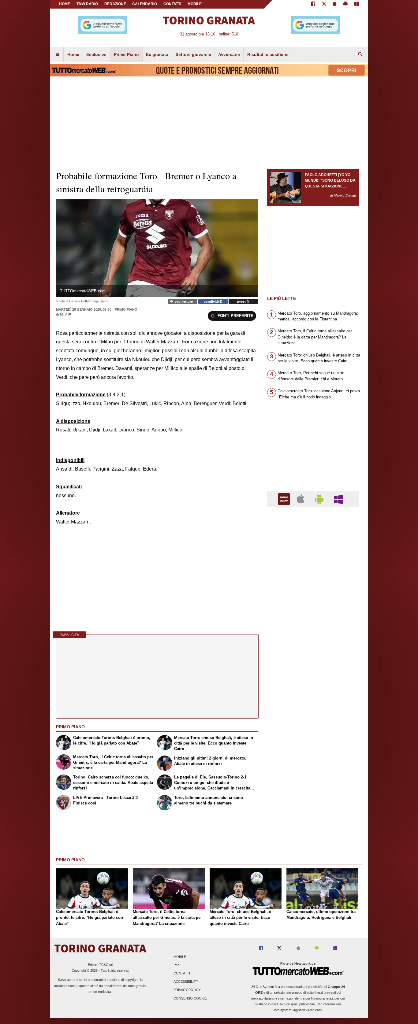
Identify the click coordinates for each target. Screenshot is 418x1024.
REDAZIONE (115, 4)
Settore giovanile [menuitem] (193, 54)
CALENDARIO (144, 4)
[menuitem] (57, 54)
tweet (242, 301)
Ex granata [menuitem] (157, 54)
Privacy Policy (187, 990)
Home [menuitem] (73, 54)
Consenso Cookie (190, 998)
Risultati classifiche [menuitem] (268, 54)
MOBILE (195, 4)
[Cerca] (360, 54)
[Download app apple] (335, 4)
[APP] (285, 498)
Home (64, 4)
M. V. (63, 314)
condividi (212, 301)
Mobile (180, 957)
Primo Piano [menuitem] (126, 54)
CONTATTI (172, 4)
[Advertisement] (313, 748)
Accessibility (186, 982)
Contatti (182, 973)
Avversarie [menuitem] (229, 54)
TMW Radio (87, 4)
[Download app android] (345, 4)
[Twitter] (324, 4)
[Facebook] (313, 4)
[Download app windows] (357, 4)
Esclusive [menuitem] (96, 54)
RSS (177, 965)
